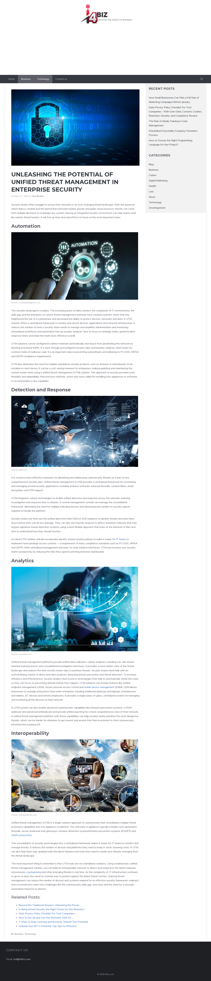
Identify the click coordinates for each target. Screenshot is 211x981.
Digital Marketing (158, 180)
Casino (152, 175)
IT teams (121, 539)
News (152, 196)
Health (152, 185)
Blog (151, 164)
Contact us (61, 79)
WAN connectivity (21, 835)
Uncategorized (157, 207)
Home (11, 79)
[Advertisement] (105, 51)
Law (151, 191)
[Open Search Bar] (201, 79)
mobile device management (99, 687)
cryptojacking (34, 872)
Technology (43, 79)
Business (26, 79)
